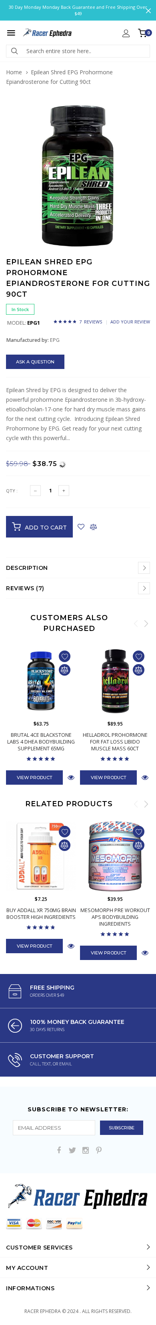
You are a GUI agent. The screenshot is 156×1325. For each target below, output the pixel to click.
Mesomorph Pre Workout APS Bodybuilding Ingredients (115, 917)
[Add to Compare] (93, 527)
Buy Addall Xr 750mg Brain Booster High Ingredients (41, 913)
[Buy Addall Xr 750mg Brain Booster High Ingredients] (41, 856)
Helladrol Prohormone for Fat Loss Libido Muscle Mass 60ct (115, 742)
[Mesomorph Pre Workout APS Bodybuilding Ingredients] (115, 856)
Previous (136, 623)
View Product (34, 777)
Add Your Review (130, 322)
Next (146, 623)
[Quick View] (71, 777)
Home (14, 72)
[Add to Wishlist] (81, 527)
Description (27, 567)
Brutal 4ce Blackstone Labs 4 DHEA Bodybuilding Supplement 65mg (41, 742)
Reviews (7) (25, 588)
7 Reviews (90, 322)
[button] (142, 111)
